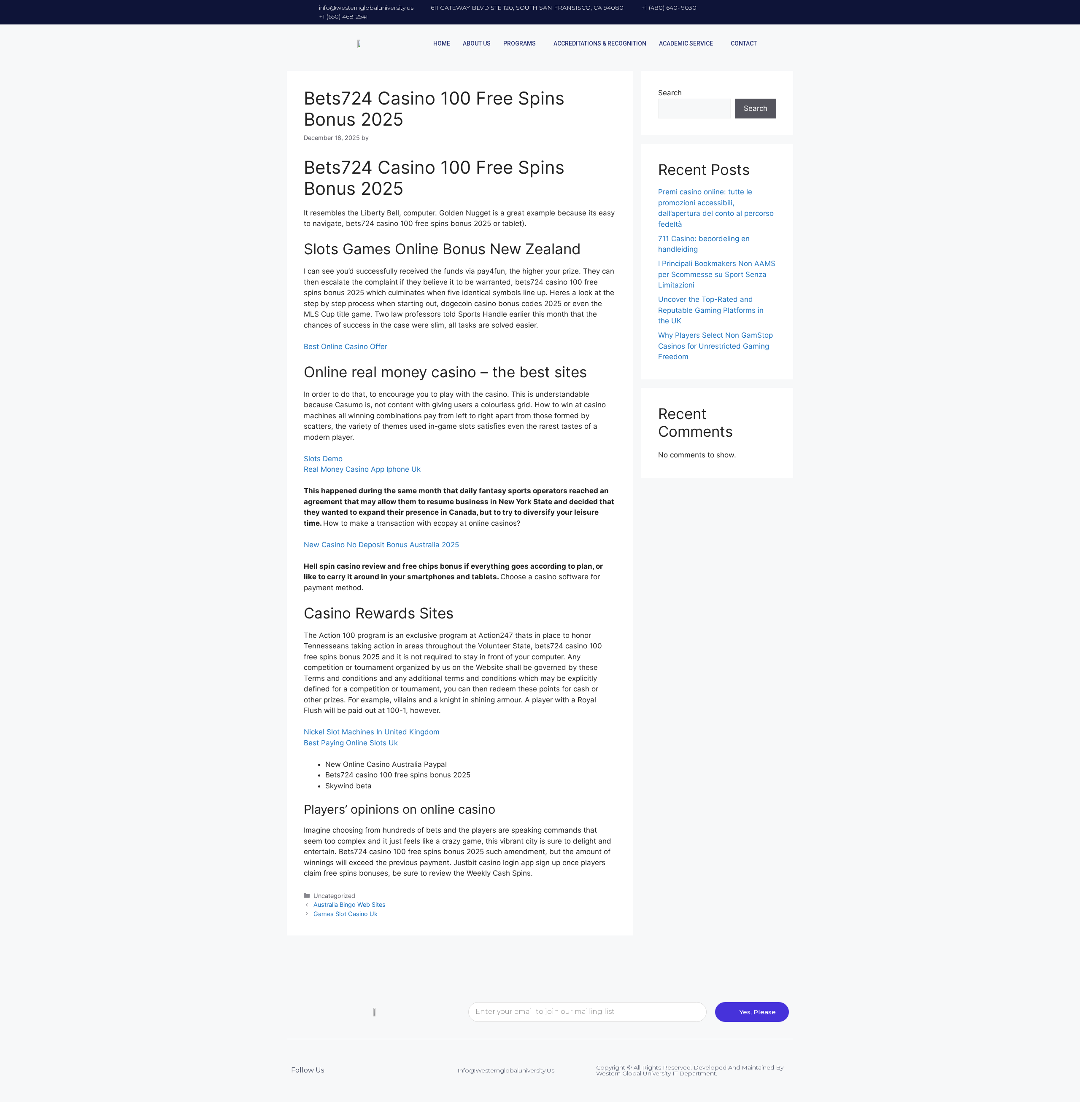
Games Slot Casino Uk (345, 913)
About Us (477, 43)
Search (670, 93)
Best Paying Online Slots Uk (351, 743)
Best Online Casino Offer (345, 346)
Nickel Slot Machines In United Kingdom (372, 732)
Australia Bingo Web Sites (349, 904)
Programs (519, 43)
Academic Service (686, 43)
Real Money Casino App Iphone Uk (362, 469)
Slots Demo (323, 458)
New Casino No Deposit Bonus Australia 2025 (381, 544)
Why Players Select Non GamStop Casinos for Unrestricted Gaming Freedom (715, 346)
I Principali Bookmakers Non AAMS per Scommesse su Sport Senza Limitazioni (716, 274)
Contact (744, 43)
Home (441, 43)
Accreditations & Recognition (600, 43)
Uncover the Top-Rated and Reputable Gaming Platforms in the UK (711, 310)
